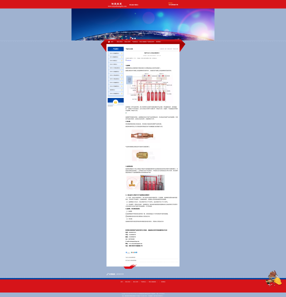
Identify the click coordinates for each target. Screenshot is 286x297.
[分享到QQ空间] (131, 252)
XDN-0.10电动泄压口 (114, 78)
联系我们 (158, 41)
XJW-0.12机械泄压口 (114, 71)
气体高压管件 (150, 41)
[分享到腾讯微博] (135, 252)
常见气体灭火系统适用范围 (130, 260)
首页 (112, 41)
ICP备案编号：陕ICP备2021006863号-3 (155, 295)
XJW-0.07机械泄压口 (114, 86)
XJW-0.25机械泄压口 (114, 93)
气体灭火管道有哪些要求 (130, 257)
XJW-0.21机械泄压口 (114, 82)
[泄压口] (117, 4)
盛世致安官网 (120, 274)
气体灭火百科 (175, 48)
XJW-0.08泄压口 (113, 60)
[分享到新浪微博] (133, 252)
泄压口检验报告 (143, 42)
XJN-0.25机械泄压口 (114, 53)
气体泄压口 (135, 41)
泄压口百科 (127, 41)
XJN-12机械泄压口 (114, 57)
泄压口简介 (120, 41)
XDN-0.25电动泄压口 (114, 75)
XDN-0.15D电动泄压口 (115, 68)
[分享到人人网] (136, 252)
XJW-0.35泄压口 (113, 64)
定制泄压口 (112, 89)
